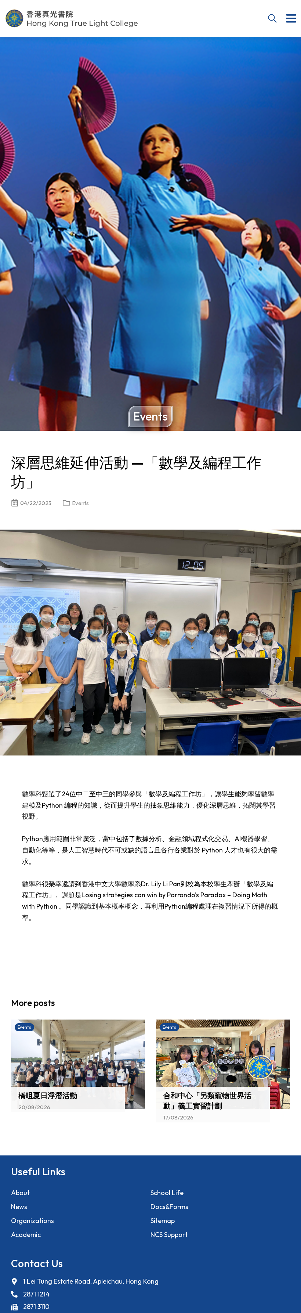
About (20, 1192)
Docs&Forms (169, 1206)
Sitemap (162, 1220)
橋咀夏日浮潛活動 (47, 1095)
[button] (291, 18)
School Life (167, 1192)
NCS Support (169, 1234)
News (19, 1206)
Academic (26, 1234)
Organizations (32, 1220)
